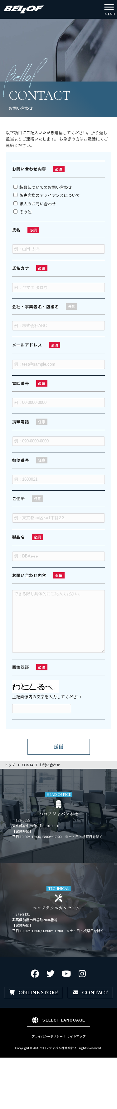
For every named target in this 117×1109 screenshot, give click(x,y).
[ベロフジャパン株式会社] (23, 9)
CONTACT (95, 992)
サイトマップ (76, 1036)
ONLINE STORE (38, 992)
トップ (10, 764)
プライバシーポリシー (47, 1036)
